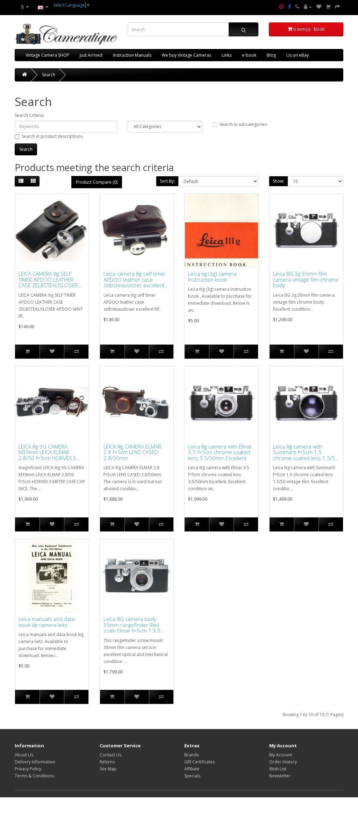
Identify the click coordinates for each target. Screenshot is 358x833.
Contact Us (110, 755)
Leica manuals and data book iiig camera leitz (46, 622)
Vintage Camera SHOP (47, 55)
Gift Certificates (199, 762)
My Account (280, 755)
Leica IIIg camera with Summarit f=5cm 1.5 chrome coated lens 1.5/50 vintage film (305, 452)
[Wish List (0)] (318, 7)
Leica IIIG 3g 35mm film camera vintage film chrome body (306, 279)
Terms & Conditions (34, 776)
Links (226, 55)
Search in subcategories (243, 124)
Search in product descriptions (52, 136)
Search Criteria (29, 115)
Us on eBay (297, 55)
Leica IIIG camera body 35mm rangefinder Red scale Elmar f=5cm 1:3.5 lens (131, 625)
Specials (192, 776)
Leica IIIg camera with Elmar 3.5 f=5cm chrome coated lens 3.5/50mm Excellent (220, 452)
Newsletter (280, 776)
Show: (278, 181)
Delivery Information (35, 762)
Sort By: (167, 181)
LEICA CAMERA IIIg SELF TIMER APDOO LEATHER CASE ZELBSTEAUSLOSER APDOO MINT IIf (48, 279)
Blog (271, 55)
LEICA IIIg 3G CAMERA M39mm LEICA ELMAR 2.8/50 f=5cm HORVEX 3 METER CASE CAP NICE (47, 452)
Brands (191, 755)
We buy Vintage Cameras (186, 55)
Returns (107, 762)
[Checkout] (337, 7)
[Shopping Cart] (328, 7)
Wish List (277, 769)
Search (48, 75)
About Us (24, 755)
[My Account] (308, 7)
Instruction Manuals (132, 55)
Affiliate (191, 769)
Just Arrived (91, 55)
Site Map (108, 769)
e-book (249, 55)
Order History (283, 762)
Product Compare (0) (96, 182)
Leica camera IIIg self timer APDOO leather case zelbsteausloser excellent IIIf (134, 279)
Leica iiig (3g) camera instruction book (212, 276)
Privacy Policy (28, 769)
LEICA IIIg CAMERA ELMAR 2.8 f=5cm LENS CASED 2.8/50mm (132, 452)
